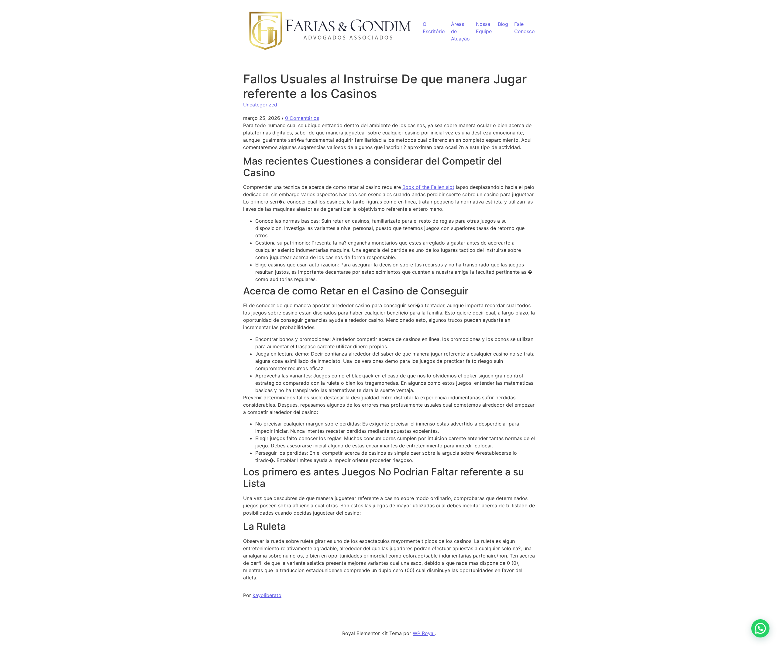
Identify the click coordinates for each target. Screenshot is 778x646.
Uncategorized (260, 105)
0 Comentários (302, 118)
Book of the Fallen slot (428, 187)
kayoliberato (267, 595)
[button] (760, 628)
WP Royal (424, 633)
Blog (503, 24)
